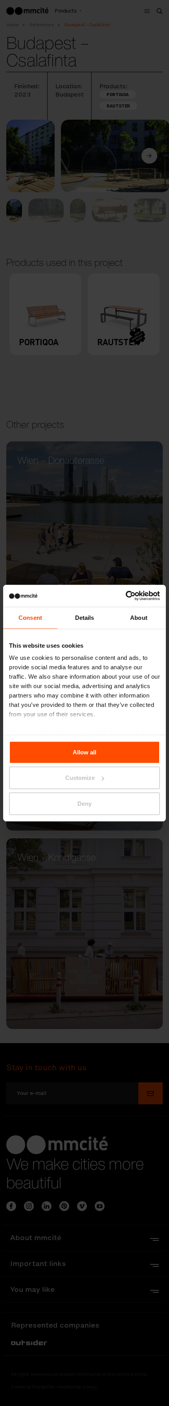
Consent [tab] (30, 617)
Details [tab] (84, 617)
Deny (84, 803)
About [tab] (138, 617)
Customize (80, 777)
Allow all (84, 752)
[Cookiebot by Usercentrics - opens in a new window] (125, 596)
